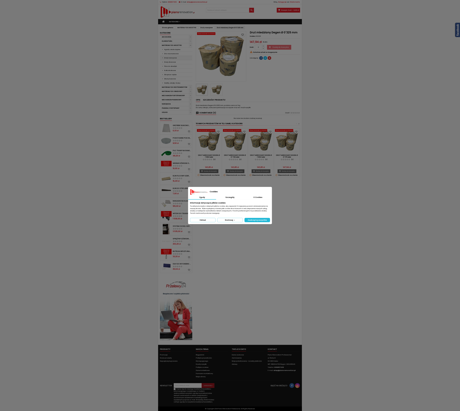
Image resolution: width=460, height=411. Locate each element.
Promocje (164, 355)
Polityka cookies (202, 367)
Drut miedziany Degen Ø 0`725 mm (235, 156)
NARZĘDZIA (166, 104)
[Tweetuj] (265, 58)
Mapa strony (201, 376)
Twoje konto (239, 349)
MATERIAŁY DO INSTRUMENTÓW (174, 87)
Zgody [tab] (202, 197)
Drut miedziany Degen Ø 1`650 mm (261, 156)
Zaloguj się (282, 2)
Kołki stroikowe (170, 70)
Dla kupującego (202, 361)
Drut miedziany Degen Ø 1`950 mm (209, 156)
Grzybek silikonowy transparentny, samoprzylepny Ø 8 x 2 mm (182, 125)
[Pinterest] (269, 58)
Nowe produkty (166, 358)
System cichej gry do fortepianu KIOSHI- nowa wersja (182, 226)
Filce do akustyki (170, 66)
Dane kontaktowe (203, 370)
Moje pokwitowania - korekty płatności (247, 361)
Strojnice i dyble (170, 74)
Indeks (252, 36)
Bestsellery (166, 118)
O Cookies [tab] (257, 197)
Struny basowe (170, 79)
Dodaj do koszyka (279, 47)
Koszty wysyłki (201, 364)
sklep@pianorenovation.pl (197, 2)
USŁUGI (165, 112)
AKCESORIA (166, 37)
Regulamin (200, 355)
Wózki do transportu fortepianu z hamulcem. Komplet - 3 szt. (182, 213)
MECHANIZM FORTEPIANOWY (173, 95)
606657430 (172, 2)
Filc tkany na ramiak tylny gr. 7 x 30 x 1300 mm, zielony (182, 150)
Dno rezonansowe (171, 54)
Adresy (234, 364)
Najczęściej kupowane (169, 361)
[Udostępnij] (261, 58)
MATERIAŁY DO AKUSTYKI (172, 45)
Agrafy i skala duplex (172, 49)
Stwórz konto (295, 2)
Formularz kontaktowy (204, 373)
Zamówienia (237, 358)
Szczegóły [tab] (229, 197)
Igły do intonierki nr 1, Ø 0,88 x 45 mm (182, 264)
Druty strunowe (170, 62)
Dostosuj (229, 220)
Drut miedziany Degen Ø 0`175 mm (287, 156)
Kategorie (173, 21)
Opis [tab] (198, 99)
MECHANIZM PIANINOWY (171, 100)
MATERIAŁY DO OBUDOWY (172, 91)
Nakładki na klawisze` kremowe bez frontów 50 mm (182, 201)
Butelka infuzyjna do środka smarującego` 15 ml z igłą (182, 251)
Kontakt (272, 349)
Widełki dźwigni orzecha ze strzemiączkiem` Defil (182, 163)
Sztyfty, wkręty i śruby (172, 83)
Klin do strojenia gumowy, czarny (182, 188)
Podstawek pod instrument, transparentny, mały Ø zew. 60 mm (182, 138)
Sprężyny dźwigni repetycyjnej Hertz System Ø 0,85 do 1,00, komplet (182, 239)
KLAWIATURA (167, 41)
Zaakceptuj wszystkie (257, 220)
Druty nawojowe (170, 58)
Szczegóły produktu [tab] (214, 99)
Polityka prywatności (204, 358)
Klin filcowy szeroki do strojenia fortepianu (182, 176)
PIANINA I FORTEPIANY (170, 108)
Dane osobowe (238, 355)
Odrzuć (203, 220)
